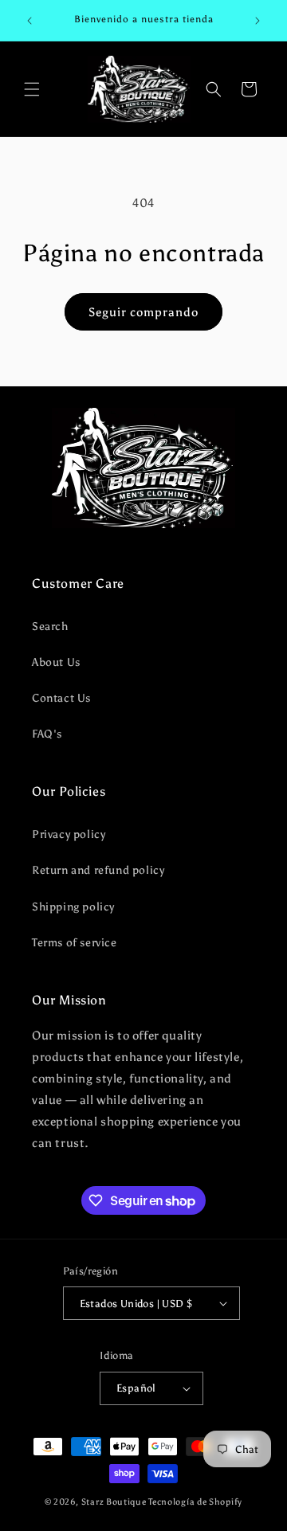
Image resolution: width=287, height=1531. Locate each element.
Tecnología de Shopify (195, 1502)
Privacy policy (68, 834)
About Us (56, 662)
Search (50, 626)
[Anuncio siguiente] (257, 20)
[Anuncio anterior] (29, 20)
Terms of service (74, 943)
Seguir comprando (143, 312)
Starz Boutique (115, 1502)
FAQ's (47, 734)
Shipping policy (73, 907)
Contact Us (61, 698)
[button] (31, 89)
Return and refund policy (98, 870)
